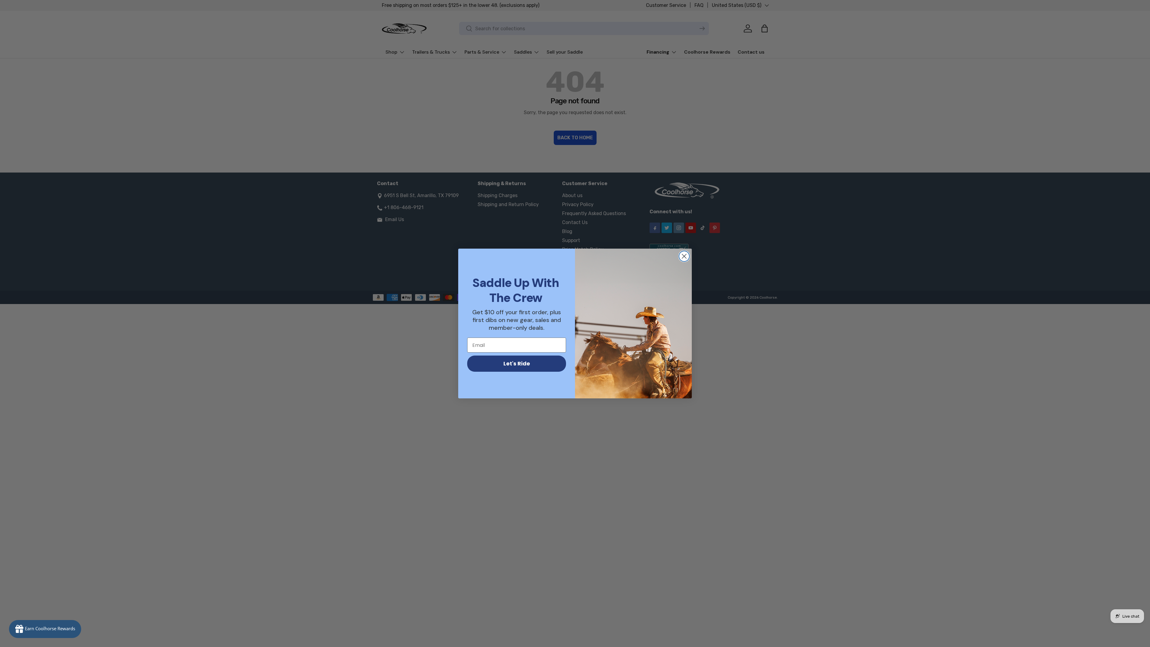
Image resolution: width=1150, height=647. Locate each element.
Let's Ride (516, 363)
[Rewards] (45, 629)
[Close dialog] (684, 256)
